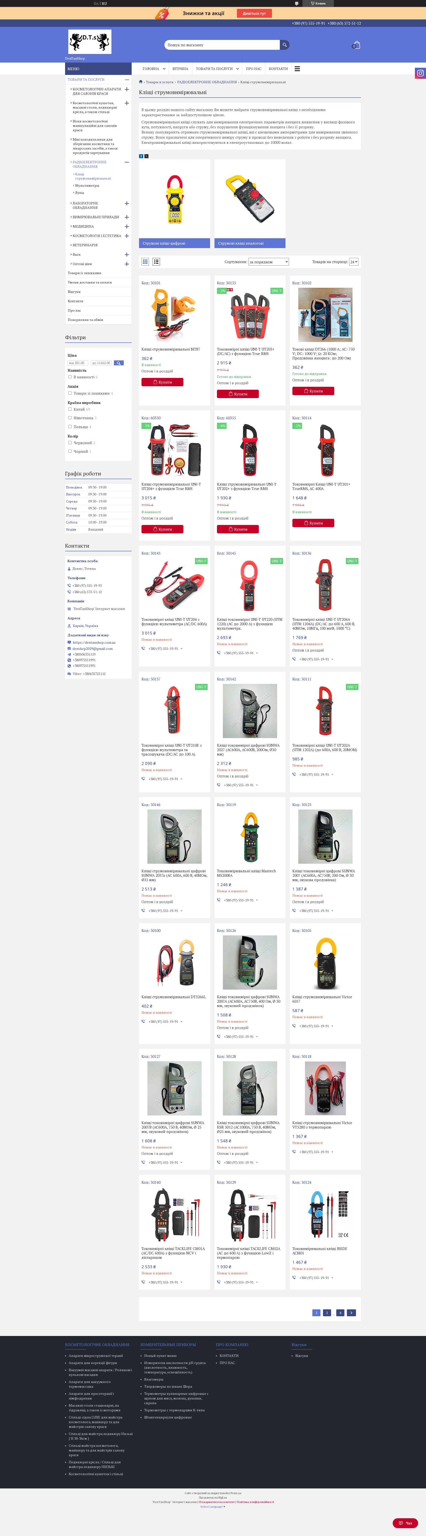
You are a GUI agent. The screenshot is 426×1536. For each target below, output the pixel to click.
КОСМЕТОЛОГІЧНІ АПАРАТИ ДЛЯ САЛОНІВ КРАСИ (97, 91)
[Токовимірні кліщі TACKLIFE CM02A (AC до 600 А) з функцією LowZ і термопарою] (250, 1214)
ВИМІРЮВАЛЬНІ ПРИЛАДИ (96, 217)
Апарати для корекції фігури (93, 1362)
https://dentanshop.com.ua (94, 642)
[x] (146, 156)
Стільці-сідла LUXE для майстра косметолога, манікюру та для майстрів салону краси (95, 1422)
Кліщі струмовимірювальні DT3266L (174, 997)
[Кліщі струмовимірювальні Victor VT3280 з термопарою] (325, 1088)
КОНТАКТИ (229, 1355)
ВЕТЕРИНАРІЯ (85, 245)
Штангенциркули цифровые (168, 1417)
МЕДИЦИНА (83, 226)
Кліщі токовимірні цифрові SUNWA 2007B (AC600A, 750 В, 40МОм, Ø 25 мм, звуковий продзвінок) (173, 1127)
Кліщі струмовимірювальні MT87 (171, 349)
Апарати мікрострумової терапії (96, 1355)
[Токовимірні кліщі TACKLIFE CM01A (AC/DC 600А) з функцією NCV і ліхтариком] (175, 1214)
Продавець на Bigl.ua (213, 1497)
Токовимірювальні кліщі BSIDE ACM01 (319, 1250)
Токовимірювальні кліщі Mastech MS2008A (246, 873)
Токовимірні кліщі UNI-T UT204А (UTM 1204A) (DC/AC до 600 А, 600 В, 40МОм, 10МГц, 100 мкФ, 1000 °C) (323, 623)
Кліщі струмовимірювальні (93, 176)
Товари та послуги (214, 68)
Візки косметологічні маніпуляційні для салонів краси (95, 125)
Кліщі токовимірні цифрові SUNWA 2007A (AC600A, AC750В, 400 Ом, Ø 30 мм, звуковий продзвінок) (248, 1001)
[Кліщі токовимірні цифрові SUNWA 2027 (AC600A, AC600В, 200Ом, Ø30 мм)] (250, 711)
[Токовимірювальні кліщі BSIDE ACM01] (325, 1214)
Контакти (278, 68)
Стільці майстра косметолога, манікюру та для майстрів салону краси (96, 1450)
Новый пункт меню (160, 1355)
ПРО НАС (227, 1362)
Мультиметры (87, 185)
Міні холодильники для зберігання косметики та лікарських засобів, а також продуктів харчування (95, 146)
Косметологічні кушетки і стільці (96, 1473)
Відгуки (74, 291)
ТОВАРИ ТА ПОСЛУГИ (86, 79)
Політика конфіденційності (255, 1502)
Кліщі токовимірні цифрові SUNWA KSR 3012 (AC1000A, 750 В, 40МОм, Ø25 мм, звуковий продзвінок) (248, 1127)
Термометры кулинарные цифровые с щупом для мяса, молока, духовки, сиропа (176, 1398)
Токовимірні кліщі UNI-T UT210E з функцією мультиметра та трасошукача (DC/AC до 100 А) (172, 749)
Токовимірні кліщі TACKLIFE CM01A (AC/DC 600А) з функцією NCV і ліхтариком (173, 1253)
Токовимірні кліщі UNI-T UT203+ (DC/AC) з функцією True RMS (245, 351)
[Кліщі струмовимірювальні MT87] (175, 315)
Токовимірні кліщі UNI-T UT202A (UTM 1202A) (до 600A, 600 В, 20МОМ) (324, 747)
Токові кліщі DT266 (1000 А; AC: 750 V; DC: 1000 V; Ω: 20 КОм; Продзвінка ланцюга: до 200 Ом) (323, 353)
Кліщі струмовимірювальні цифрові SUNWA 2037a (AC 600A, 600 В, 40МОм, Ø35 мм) (174, 875)
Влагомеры (153, 1379)
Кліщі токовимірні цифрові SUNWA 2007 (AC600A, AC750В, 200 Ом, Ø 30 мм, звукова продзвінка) (323, 875)
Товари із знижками (84, 272)
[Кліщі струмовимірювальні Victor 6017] (325, 962)
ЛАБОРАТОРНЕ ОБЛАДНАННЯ (85, 205)
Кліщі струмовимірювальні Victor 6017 (322, 999)
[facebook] (141, 156)
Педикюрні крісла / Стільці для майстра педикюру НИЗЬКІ (95, 1464)
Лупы (79, 192)
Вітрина (180, 68)
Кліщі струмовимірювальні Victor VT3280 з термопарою (322, 1124)
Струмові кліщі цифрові (164, 243)
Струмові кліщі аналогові (241, 243)
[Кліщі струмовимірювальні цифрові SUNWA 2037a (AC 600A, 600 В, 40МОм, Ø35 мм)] (175, 837)
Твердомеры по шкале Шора (168, 1386)
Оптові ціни (82, 263)
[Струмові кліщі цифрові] (174, 198)
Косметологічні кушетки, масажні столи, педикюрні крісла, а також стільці (95, 107)
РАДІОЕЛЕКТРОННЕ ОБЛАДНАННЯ (207, 82)
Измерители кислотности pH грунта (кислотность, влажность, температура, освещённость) (175, 1367)
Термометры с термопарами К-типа (174, 1410)
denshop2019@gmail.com (92, 648)
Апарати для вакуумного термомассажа (90, 1384)
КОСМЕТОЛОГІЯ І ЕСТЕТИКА (97, 235)
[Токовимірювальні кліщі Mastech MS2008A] (250, 837)
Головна (151, 68)
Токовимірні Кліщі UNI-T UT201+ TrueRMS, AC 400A (321, 486)
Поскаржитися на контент (217, 1502)
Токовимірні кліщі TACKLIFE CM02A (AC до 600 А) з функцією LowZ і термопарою (248, 1253)
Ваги (77, 254)
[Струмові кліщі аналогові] (249, 198)
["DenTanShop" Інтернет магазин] (89, 40)
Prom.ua (236, 1493)
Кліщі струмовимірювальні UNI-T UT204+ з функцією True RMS (171, 486)
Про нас (253, 68)
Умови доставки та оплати (90, 282)
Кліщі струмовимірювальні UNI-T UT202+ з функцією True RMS (246, 486)
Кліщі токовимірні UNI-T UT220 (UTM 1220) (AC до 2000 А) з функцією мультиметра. (250, 623)
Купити (165, 382)
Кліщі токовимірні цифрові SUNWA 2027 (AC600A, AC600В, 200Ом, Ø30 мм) (248, 749)
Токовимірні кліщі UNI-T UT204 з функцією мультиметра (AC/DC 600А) (174, 621)
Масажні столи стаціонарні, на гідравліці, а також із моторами (95, 1407)
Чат (409, 1523)
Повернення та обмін (85, 319)
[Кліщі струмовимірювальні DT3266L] (175, 962)
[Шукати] (285, 42)
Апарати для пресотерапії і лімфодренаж (91, 1396)
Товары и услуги (160, 82)
